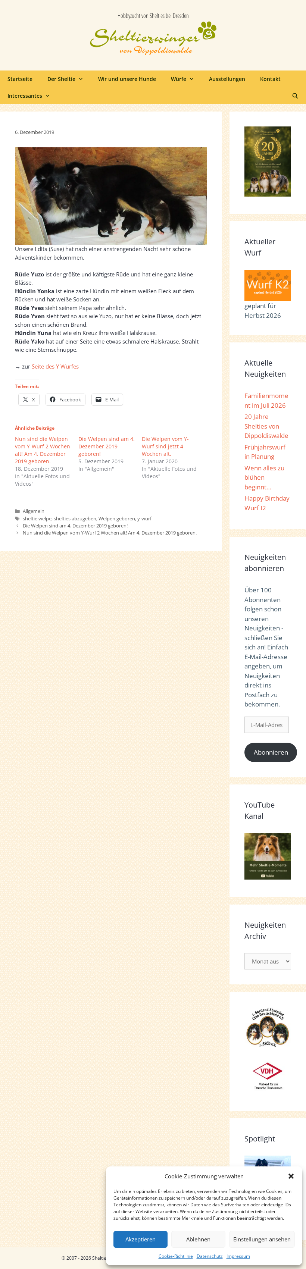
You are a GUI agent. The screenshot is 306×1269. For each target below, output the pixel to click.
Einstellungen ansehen (262, 1239)
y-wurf (144, 518)
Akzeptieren (140, 1239)
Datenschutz (210, 1256)
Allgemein (33, 511)
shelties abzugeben (75, 518)
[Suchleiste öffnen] (295, 95)
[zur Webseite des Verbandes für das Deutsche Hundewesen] (267, 1091)
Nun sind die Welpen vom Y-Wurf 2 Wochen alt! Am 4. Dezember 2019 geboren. (42, 450)
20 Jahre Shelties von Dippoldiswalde (266, 426)
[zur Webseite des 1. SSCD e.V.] (267, 1045)
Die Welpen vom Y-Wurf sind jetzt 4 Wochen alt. (165, 446)
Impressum (238, 1256)
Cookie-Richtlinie (176, 1256)
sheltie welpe (37, 518)
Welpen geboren (117, 518)
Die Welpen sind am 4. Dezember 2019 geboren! (106, 446)
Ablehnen (198, 1239)
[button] (291, 1176)
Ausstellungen (227, 78)
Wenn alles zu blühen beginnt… (264, 477)
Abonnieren (271, 752)
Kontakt (270, 78)
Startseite (19, 78)
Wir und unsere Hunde (127, 78)
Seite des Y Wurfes (55, 366)
